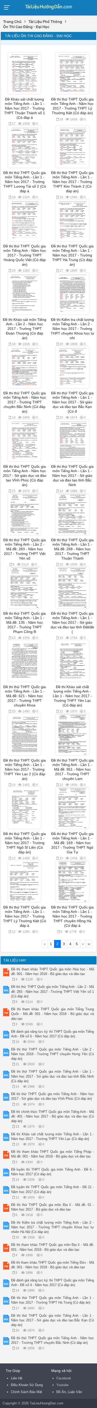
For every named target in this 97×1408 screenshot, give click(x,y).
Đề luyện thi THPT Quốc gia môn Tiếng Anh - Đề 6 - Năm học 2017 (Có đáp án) (52, 1172)
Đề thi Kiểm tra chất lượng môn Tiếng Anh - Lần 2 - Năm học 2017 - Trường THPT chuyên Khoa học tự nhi (72, 329)
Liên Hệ (16, 1378)
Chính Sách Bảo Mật (26, 1392)
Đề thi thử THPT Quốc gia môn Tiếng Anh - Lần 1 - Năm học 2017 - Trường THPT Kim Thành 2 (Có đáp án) (72, 182)
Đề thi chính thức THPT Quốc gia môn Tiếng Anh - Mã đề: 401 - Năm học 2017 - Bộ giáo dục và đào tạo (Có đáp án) (52, 1116)
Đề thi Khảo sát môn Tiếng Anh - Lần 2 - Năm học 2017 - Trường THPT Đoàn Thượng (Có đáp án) (24, 329)
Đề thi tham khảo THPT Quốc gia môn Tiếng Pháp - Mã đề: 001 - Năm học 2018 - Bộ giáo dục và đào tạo (52, 1154)
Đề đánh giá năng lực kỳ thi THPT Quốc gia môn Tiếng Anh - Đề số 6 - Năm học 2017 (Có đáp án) (52, 1034)
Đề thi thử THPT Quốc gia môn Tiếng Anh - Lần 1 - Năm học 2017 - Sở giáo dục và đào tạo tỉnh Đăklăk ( (72, 623)
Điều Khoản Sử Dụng (27, 1385)
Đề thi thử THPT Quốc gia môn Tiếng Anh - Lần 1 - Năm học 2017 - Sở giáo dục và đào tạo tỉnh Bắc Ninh (72, 476)
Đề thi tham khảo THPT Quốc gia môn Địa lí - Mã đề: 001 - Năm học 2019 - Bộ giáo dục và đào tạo (52, 1247)
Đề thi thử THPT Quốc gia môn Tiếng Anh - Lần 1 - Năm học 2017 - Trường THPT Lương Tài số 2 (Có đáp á (24, 182)
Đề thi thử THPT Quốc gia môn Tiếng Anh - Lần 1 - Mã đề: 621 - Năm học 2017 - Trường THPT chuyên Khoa (24, 696)
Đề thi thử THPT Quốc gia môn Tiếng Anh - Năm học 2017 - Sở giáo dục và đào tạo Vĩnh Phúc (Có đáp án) (24, 476)
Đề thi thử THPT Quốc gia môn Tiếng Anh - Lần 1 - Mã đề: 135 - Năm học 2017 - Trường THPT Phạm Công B (24, 623)
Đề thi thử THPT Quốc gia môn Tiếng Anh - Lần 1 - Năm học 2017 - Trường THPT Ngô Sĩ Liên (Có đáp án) (24, 843)
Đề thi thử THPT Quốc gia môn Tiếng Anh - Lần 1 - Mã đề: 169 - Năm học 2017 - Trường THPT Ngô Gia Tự (72, 843)
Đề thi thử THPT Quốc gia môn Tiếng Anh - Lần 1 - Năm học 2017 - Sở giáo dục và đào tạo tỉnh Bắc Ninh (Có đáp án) (52, 1076)
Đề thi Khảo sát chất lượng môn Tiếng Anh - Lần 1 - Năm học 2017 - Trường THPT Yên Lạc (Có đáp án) (72, 696)
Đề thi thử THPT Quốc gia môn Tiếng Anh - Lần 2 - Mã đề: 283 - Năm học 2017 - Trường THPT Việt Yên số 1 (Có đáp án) (52, 991)
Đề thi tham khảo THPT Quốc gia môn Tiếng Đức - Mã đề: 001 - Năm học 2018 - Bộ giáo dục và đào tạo (52, 1265)
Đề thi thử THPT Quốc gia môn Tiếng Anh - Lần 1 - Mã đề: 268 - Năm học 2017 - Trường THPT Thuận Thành (72, 549)
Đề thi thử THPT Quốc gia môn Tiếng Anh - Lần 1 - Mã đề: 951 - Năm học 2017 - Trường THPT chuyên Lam (72, 770)
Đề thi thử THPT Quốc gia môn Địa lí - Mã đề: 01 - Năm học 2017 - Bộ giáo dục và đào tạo (52, 1207)
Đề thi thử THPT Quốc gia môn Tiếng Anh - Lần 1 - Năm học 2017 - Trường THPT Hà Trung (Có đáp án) (72, 255)
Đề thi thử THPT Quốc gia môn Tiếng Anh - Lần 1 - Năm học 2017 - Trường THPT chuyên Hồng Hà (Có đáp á (72, 916)
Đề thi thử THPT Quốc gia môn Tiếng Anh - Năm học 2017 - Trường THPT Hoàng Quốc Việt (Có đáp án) (24, 255)
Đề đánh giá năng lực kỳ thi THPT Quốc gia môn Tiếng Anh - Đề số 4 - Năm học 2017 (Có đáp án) (52, 1282)
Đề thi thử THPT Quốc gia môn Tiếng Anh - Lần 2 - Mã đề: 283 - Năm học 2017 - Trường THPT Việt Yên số (24, 549)
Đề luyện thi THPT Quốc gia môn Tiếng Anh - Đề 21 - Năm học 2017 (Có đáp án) (52, 1189)
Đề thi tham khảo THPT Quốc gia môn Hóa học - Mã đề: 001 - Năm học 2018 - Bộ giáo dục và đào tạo (52, 971)
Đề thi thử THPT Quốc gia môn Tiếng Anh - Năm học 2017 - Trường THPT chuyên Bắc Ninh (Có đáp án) (24, 402)
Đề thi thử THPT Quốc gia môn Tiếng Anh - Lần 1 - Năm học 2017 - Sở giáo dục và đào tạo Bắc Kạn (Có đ (72, 402)
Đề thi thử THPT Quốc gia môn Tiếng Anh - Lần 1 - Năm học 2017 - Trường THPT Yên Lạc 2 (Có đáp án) (24, 770)
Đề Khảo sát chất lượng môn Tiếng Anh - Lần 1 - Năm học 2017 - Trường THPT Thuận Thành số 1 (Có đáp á (24, 108)
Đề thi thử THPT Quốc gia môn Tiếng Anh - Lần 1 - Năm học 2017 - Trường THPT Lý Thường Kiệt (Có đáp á (24, 916)
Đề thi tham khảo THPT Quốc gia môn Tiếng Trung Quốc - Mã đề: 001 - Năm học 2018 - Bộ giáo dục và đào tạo (52, 1013)
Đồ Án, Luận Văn (69, 1392)
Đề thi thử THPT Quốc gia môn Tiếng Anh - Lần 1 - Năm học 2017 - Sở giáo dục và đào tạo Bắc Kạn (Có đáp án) (52, 1320)
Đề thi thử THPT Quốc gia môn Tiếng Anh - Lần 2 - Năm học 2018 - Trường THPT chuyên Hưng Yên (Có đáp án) (52, 1054)
